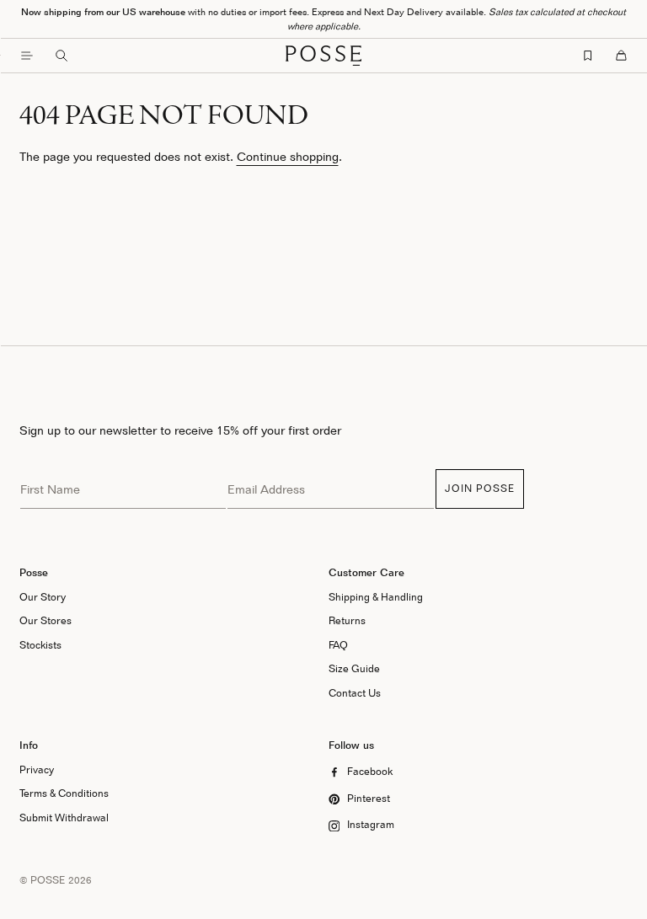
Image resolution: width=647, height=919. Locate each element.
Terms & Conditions (64, 793)
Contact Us (355, 693)
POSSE (48, 880)
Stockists (40, 644)
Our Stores (45, 620)
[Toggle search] (61, 55)
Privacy (36, 769)
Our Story (42, 596)
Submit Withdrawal (64, 817)
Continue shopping (288, 156)
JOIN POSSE (480, 488)
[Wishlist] (588, 55)
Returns (347, 620)
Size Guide (354, 668)
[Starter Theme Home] (323, 55)
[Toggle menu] (27, 55)
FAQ (338, 644)
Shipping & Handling (376, 596)
